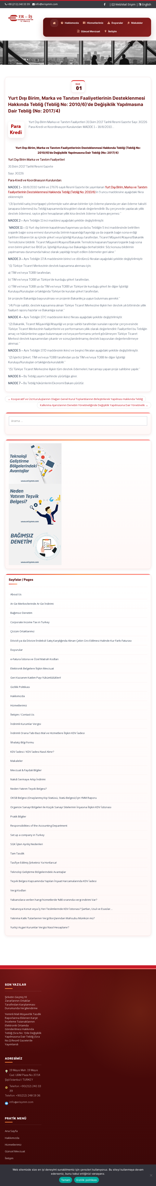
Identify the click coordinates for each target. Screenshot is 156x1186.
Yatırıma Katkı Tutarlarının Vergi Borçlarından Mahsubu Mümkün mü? (52, 918)
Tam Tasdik (17, 853)
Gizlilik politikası (86, 1180)
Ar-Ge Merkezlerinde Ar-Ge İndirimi (32, 603)
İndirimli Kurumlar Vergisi (25, 724)
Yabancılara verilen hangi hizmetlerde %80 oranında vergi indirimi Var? (53, 900)
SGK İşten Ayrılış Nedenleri (26, 844)
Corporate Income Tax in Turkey (30, 622)
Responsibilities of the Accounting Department (38, 825)
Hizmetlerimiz (18, 705)
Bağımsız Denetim (21, 613)
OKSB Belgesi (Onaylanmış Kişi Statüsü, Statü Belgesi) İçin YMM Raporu (53, 798)
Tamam (65, 1180)
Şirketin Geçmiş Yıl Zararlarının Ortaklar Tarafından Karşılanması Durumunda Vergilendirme (21, 1002)
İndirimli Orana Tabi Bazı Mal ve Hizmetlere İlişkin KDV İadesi (47, 733)
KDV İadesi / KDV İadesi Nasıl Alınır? (32, 752)
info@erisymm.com (46, 4)
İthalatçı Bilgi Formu (22, 742)
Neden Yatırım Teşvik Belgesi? (28, 788)
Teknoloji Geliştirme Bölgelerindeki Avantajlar (38, 872)
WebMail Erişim (125, 4)
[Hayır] (151, 1175)
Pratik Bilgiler (18, 816)
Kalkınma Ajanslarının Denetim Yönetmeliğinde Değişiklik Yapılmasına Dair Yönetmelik (94, 405)
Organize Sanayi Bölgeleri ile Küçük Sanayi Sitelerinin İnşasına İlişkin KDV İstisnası (60, 807)
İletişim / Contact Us (22, 714)
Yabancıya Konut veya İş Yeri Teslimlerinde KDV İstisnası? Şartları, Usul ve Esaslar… (61, 909)
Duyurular (16, 650)
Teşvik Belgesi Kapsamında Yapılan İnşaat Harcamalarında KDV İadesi (53, 881)
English (146, 4)
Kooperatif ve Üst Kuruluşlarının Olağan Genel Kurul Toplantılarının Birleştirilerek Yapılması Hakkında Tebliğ (75, 399)
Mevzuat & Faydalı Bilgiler (26, 770)
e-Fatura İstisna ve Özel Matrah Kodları (34, 659)
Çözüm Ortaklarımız (22, 631)
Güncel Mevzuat (15, 1151)
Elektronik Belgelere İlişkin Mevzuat (32, 668)
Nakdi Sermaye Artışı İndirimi (28, 779)
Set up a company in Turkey (27, 835)
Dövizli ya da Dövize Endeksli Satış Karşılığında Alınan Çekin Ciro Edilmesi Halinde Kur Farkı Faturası (71, 640)
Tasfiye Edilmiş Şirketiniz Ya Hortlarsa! (33, 862)
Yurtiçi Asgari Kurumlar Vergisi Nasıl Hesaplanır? (39, 927)
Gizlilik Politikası (20, 687)
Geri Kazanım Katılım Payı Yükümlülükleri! (35, 677)
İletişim (9, 1158)
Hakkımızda (17, 696)
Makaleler (16, 761)
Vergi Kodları (18, 890)
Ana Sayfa (11, 1131)
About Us (16, 594)
